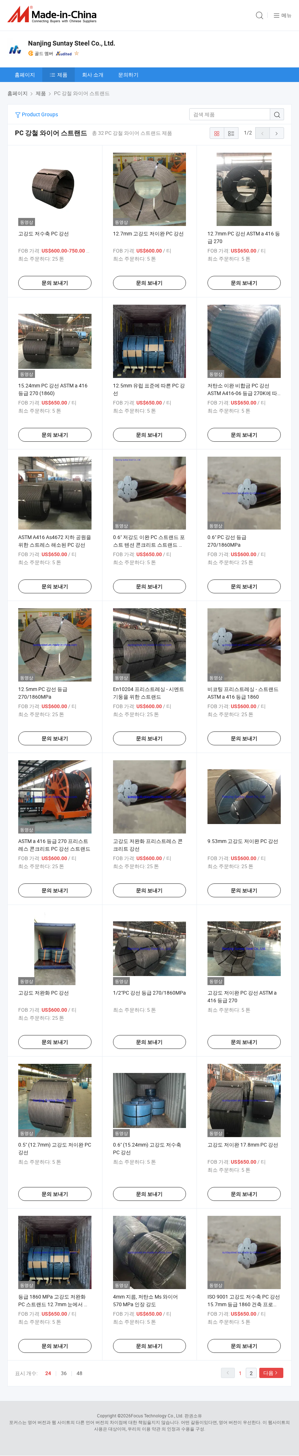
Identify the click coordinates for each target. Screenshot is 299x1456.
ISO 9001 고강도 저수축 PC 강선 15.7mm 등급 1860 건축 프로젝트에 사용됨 (243, 1304)
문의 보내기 (55, 283)
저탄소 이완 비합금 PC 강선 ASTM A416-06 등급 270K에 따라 (242, 393)
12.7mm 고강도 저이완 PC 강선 (148, 233)
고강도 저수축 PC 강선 (43, 233)
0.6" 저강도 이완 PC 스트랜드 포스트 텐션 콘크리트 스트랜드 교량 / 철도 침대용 (149, 545)
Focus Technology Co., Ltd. (157, 1415)
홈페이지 (25, 74)
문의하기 (128, 74)
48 (79, 1373)
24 (48, 1373)
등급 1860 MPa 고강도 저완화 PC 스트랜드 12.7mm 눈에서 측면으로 (53, 1304)
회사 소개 (93, 74)
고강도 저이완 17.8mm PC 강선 (242, 1144)
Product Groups (39, 114)
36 (64, 1373)
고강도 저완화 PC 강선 (43, 992)
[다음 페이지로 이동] (277, 133)
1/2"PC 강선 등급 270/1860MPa (149, 992)
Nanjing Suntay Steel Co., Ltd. (71, 43)
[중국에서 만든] (53, 14)
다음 (268, 1372)
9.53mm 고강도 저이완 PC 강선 (242, 841)
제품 (62, 74)
